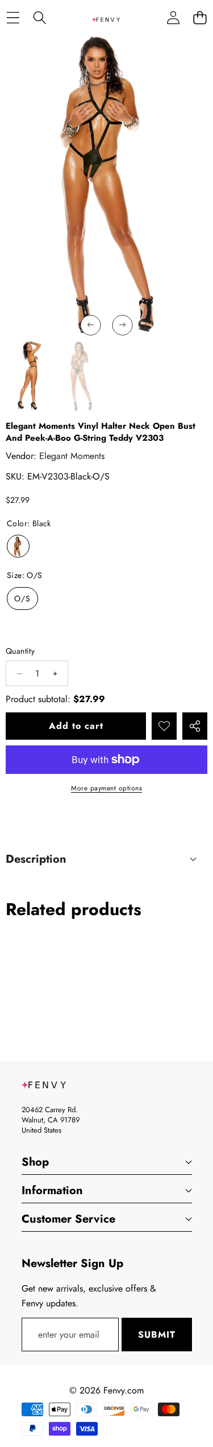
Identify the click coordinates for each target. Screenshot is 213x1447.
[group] (29, 376)
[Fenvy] (106, 17)
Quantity (20, 651)
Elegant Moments (72, 455)
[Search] (39, 17)
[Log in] (173, 17)
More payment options (106, 788)
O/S (22, 598)
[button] (199, 17)
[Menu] (13, 17)
